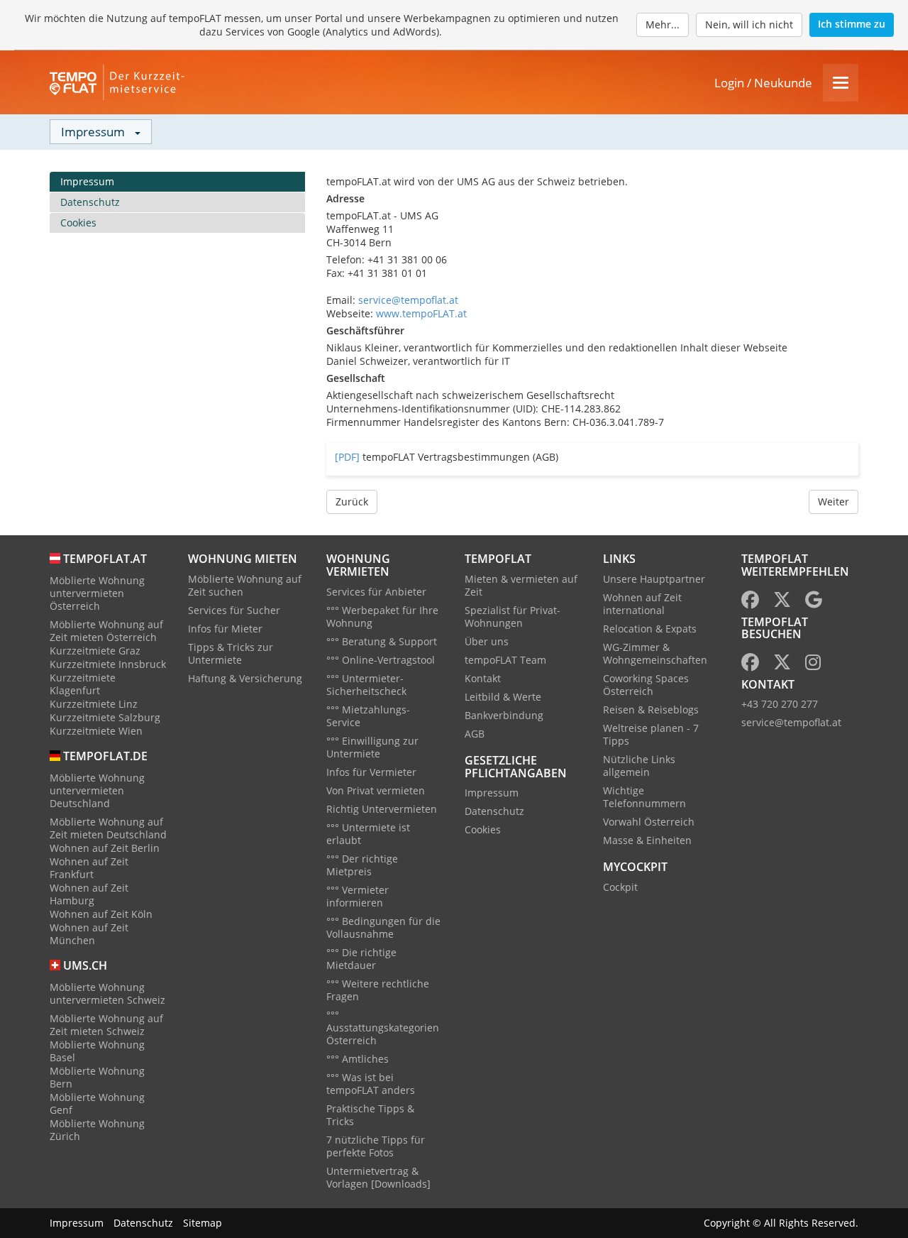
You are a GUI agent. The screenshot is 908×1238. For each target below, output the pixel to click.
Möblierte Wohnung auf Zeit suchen (244, 585)
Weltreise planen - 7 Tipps (651, 734)
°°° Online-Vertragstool (380, 660)
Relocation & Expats (650, 628)
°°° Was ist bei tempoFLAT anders (370, 1083)
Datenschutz (90, 202)
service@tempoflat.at (408, 300)
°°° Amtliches (357, 1059)
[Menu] (840, 83)
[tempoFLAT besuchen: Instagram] (813, 665)
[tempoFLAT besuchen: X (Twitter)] (782, 665)
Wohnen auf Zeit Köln (101, 914)
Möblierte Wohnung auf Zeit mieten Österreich (106, 631)
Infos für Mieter (225, 628)
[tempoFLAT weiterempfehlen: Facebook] (750, 602)
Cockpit (620, 887)
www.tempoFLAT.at (421, 313)
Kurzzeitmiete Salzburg (105, 717)
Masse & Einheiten (647, 840)
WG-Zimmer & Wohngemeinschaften (655, 653)
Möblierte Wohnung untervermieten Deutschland (97, 790)
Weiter (833, 501)
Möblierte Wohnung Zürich (97, 1130)
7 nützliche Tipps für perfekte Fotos (375, 1146)
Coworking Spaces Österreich (646, 685)
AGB (475, 733)
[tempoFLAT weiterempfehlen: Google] (813, 602)
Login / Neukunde (763, 83)
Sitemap (202, 1222)
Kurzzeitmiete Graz (95, 650)
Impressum (87, 181)
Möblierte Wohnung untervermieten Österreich (97, 593)
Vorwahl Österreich (648, 821)
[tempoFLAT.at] (121, 82)
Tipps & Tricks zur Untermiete (230, 653)
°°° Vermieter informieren (357, 896)
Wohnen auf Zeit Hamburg (89, 894)
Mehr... (663, 24)
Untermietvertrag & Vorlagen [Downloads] (378, 1177)
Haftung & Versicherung (245, 678)
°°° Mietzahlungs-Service (368, 716)
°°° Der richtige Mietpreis (362, 865)
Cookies (78, 222)
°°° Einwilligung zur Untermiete (372, 747)
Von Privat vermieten (375, 790)
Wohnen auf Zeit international (642, 604)
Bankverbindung (504, 715)
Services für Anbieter (376, 591)
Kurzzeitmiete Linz (94, 704)
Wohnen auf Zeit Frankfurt (89, 868)
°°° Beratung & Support (381, 641)
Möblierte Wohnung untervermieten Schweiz (107, 993)
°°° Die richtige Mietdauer (361, 959)
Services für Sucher (234, 610)
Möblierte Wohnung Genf (97, 1103)
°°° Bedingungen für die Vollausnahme (383, 927)
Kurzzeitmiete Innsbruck (108, 664)
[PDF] (347, 457)
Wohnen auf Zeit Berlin (105, 848)
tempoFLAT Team (505, 660)
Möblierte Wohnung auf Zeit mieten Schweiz (106, 1025)
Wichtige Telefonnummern (644, 797)
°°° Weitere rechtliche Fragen (377, 990)
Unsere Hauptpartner (654, 579)
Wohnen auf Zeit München (89, 934)
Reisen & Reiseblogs (651, 709)
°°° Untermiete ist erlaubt (368, 834)
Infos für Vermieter (371, 772)
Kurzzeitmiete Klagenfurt (83, 684)
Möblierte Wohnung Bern (97, 1077)
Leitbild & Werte (503, 696)
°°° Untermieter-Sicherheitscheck (366, 685)
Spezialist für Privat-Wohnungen (512, 616)
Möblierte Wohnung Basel (97, 1051)
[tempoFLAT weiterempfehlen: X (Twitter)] (782, 602)
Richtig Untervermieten (381, 809)
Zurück (352, 501)
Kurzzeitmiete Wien (96, 731)
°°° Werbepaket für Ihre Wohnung (382, 616)
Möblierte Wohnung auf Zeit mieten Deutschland (108, 828)
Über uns (487, 641)
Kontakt (483, 678)
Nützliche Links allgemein (639, 765)
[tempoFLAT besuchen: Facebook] (750, 665)
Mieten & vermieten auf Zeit (521, 585)
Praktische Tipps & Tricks (370, 1115)
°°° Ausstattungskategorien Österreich (382, 1027)
